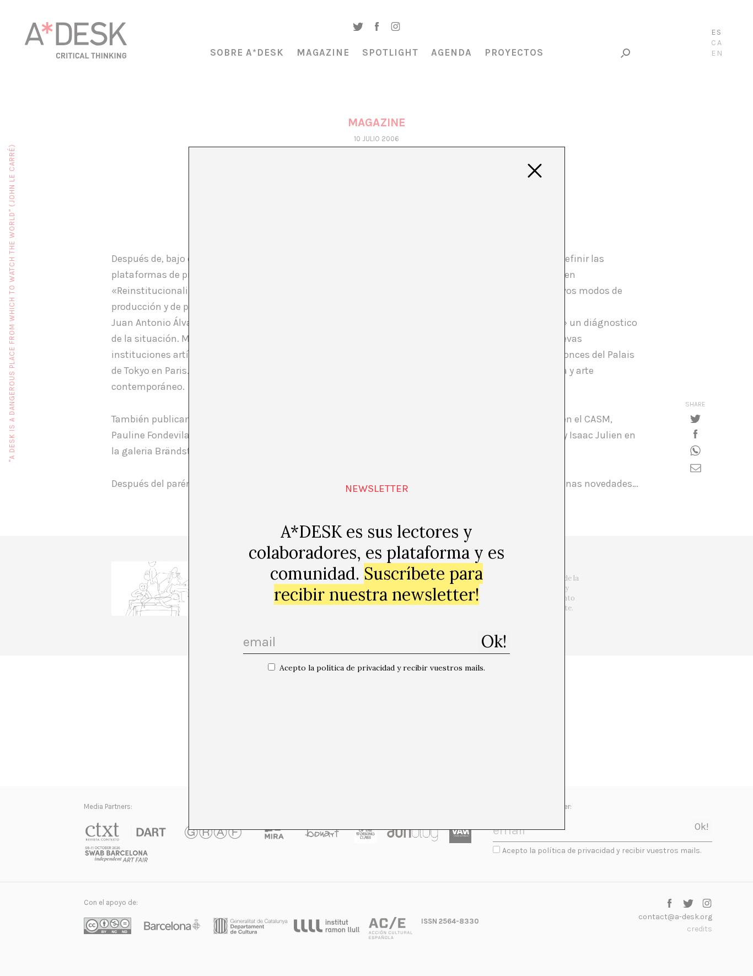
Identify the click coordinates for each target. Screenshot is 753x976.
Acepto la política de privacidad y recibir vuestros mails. (382, 668)
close (535, 171)
